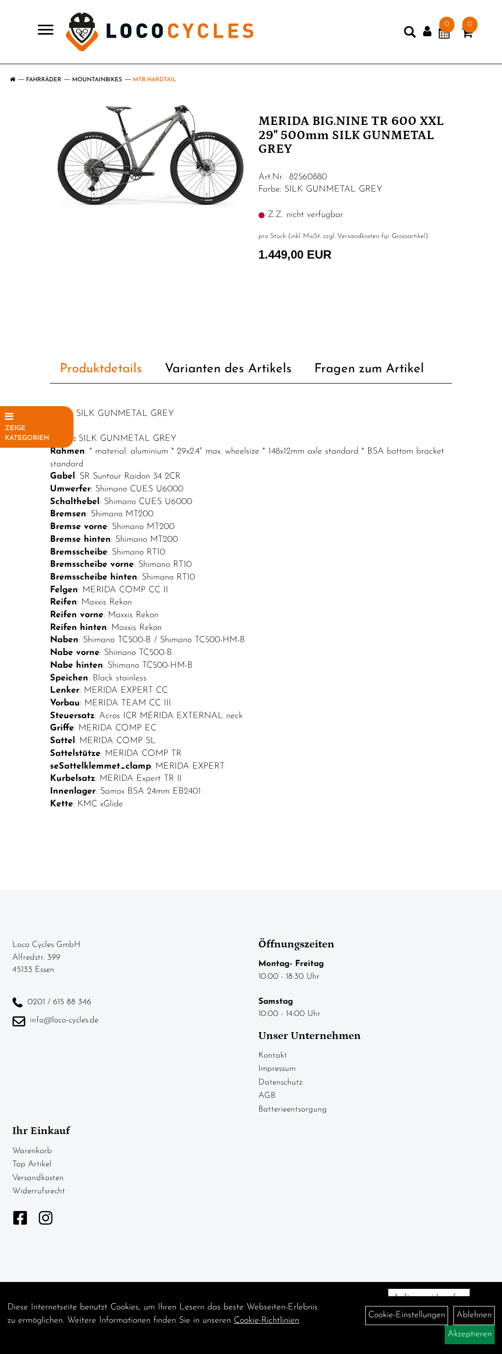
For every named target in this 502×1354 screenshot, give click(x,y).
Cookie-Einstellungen (406, 1315)
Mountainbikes (97, 80)
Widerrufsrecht (38, 1191)
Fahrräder (43, 80)
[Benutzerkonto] (427, 31)
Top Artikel (31, 1164)
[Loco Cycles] (159, 31)
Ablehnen (474, 1315)
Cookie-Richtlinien (266, 1320)
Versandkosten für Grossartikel (381, 236)
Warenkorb (32, 1151)
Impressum (277, 1068)
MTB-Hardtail (154, 80)
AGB (267, 1095)
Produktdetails (101, 369)
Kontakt (272, 1055)
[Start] (12, 80)
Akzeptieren (470, 1334)
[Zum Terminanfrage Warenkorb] (444, 35)
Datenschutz (280, 1082)
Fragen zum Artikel (369, 369)
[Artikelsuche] (410, 34)
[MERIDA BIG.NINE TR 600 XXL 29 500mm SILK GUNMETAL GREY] (150, 158)
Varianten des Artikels (228, 369)
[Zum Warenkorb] (467, 35)
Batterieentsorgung (292, 1109)
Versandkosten (38, 1178)
